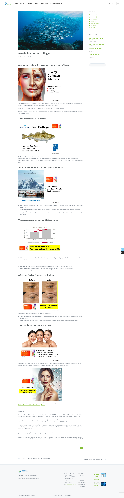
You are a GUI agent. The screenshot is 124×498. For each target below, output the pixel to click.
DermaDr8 (93, 14)
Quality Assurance (95, 23)
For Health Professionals (82, 485)
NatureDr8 (93, 19)
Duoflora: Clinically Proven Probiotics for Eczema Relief (34, 459)
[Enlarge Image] (50, 30)
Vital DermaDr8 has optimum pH (96, 44)
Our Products (83, 478)
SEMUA (92, 25)
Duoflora (93, 17)
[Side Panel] (118, 3)
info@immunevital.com (70, 484)
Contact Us (82, 480)
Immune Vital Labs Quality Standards (97, 485)
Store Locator (83, 482)
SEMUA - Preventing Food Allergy (93, 459)
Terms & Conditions (57, 495)
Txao (92, 27)
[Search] (114, 3)
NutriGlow (30, 56)
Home (81, 473)
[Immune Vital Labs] (7, 3)
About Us (82, 475)
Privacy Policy (68, 495)
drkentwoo (24, 56)
